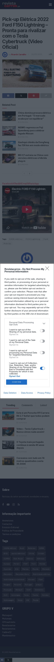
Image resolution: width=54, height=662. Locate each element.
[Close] (48, 269)
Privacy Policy (44, 393)
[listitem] (27, 323)
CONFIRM (16, 382)
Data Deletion (10, 393)
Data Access (27, 393)
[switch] (42, 330)
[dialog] (27, 331)
